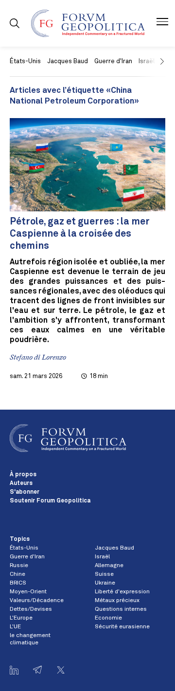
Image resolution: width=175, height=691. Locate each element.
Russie (19, 566)
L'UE (15, 627)
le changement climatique (30, 639)
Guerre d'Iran (113, 61)
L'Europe (21, 618)
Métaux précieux (117, 601)
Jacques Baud (67, 61)
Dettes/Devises (31, 609)
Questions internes (121, 609)
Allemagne (109, 566)
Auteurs (21, 483)
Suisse (104, 574)
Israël (102, 557)
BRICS (18, 583)
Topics (20, 539)
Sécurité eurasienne (122, 627)
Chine (17, 574)
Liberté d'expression (122, 592)
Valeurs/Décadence (37, 601)
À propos (23, 475)
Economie (108, 618)
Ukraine (105, 583)
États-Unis (25, 61)
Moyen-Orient (28, 592)
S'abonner (24, 492)
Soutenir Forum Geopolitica (50, 501)
